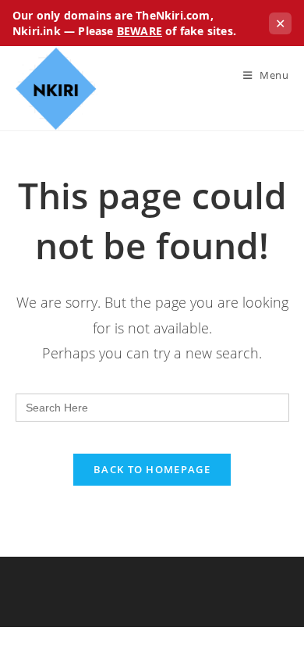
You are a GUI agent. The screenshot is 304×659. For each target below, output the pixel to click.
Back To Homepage (152, 469)
